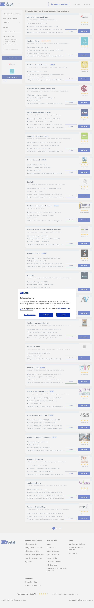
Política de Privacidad (26, 310)
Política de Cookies (63, 308)
